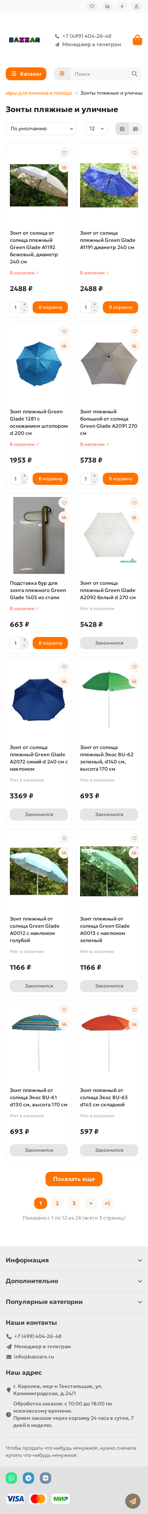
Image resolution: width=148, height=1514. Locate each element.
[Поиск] (134, 74)
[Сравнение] (107, 6)
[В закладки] (64, 152)
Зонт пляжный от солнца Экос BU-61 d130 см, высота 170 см (39, 1097)
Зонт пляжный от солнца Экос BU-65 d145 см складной (104, 1097)
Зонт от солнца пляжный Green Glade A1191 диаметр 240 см (107, 240)
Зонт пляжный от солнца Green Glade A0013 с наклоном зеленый (105, 930)
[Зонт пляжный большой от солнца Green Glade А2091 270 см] (109, 364)
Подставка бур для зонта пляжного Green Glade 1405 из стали (38, 590)
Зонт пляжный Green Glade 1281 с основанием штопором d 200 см (39, 422)
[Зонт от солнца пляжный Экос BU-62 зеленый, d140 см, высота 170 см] (109, 699)
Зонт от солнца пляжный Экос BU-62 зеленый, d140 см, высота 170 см (107, 758)
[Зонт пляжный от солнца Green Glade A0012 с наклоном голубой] (39, 871)
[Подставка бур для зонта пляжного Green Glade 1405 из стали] (39, 535)
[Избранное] (92, 6)
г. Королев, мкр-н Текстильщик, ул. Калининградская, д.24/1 (57, 1390)
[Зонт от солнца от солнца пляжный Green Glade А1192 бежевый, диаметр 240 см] (39, 185)
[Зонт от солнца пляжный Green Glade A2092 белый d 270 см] (109, 535)
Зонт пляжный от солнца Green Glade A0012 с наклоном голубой (35, 930)
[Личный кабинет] (136, 6)
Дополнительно (32, 1281)
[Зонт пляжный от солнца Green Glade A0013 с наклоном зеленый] (109, 871)
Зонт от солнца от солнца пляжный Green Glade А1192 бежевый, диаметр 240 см (34, 247)
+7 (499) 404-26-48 (87, 36)
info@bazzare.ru (34, 1357)
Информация (27, 1260)
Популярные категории (44, 1302)
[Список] (135, 128)
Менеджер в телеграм (91, 44)
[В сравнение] (64, 167)
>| (107, 1203)
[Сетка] (122, 128)
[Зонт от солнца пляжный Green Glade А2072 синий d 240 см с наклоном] (39, 699)
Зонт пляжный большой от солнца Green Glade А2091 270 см (108, 422)
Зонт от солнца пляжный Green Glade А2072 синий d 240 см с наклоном (39, 758)
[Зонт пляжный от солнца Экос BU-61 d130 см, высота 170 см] (39, 1042)
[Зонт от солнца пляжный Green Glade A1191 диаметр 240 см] (109, 185)
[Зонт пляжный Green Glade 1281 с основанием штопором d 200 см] (39, 364)
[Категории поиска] (62, 73)
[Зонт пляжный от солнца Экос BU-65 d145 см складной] (109, 1042)
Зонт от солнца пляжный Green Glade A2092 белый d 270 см (108, 590)
